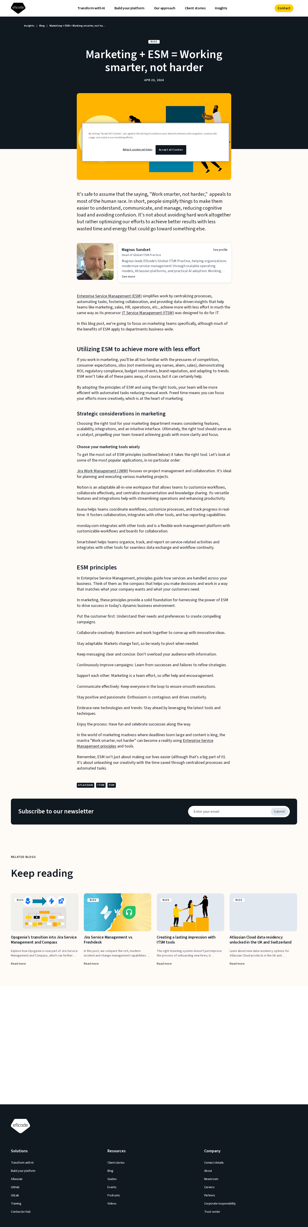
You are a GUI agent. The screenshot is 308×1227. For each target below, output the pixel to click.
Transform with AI (91, 8)
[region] (155, 142)
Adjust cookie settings (138, 150)
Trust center (212, 1212)
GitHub (15, 1187)
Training (16, 1203)
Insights (221, 8)
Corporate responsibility (220, 1203)
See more (128, 276)
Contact (284, 8)
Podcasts (113, 1195)
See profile (220, 250)
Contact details (214, 1162)
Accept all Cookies (171, 150)
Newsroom (211, 1179)
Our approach (164, 8)
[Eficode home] (19, 8)
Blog (42, 26)
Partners (209, 1195)
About (208, 1171)
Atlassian (16, 1179)
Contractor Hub (21, 1212)
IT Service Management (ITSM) (148, 313)
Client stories (195, 8)
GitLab (15, 1195)
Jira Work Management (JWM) (102, 471)
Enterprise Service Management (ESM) (109, 296)
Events (111, 1187)
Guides (112, 1179)
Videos (111, 1203)
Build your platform (129, 8)
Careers (209, 1187)
